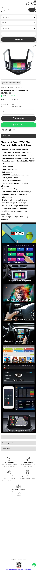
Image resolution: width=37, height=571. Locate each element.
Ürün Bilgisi (6, 136)
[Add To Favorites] (34, 46)
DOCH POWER (15, 99)
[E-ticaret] (18, 569)
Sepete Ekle (20, 118)
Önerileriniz (6, 449)
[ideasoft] (9, 570)
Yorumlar (5, 437)
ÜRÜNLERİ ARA (18, 39)
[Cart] (34, 3)
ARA (32, 9)
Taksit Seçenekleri (8, 443)
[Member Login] (31, 3)
